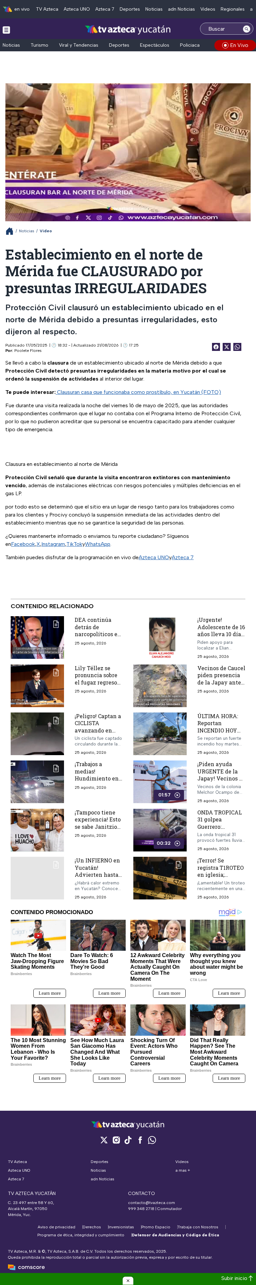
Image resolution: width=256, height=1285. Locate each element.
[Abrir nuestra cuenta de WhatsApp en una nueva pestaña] (152, 1140)
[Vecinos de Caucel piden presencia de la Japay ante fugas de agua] (160, 685)
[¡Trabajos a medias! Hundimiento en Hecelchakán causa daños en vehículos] (37, 781)
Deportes (130, 9)
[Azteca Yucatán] (128, 29)
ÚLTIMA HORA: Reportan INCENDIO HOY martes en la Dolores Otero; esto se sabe (217, 733)
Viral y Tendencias (78, 45)
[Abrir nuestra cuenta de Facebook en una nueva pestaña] (140, 1140)
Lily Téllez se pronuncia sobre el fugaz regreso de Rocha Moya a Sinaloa (97, 682)
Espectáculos (154, 45)
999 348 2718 (141, 1208)
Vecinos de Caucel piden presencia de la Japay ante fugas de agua (221, 678)
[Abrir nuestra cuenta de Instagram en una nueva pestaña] (116, 1140)
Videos (207, 9)
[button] (128, 1281)
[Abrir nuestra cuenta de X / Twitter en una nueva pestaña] (104, 1140)
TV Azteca (47, 9)
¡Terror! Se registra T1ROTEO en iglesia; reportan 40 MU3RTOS (220, 874)
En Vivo (239, 45)
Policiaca (190, 45)
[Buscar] (246, 29)
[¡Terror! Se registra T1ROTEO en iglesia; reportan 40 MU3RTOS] (160, 878)
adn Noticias (181, 9)
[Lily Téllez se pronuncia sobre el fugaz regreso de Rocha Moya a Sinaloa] (37, 685)
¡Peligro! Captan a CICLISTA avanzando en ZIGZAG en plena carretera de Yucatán (98, 733)
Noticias (154, 9)
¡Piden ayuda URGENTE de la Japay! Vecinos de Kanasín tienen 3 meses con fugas (221, 778)
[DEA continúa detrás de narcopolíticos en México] (37, 637)
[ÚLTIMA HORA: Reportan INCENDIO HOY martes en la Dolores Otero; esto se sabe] (160, 733)
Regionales (233, 9)
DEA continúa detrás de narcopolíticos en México (98, 630)
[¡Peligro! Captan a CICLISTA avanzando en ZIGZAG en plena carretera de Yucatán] (37, 733)
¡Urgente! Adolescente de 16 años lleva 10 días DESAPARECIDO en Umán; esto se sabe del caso (221, 637)
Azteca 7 (104, 9)
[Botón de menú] (6, 30)
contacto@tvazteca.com (151, 1202)
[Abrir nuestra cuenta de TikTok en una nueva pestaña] (128, 1140)
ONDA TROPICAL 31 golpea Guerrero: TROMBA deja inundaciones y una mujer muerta (221, 830)
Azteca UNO (77, 9)
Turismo (39, 45)
